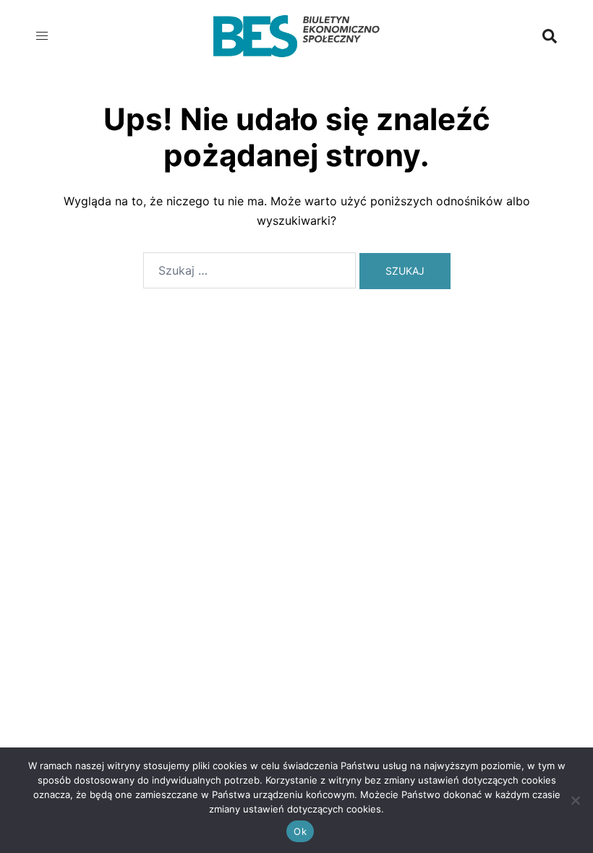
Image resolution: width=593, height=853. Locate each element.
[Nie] (575, 800)
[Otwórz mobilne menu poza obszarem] (43, 36)
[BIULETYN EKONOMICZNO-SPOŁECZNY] (296, 34)
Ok (300, 831)
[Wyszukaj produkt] (549, 36)
